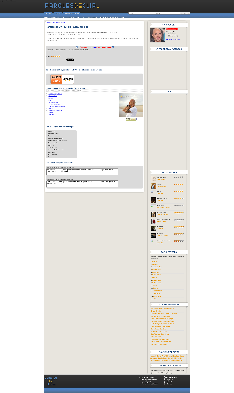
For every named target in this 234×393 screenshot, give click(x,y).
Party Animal (161, 186)
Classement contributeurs (149, 384)
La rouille (51, 112)
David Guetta (156, 275)
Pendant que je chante (55, 94)
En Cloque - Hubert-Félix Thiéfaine (162, 321)
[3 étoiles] (56, 56)
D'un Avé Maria (53, 96)
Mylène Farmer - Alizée (159, 331)
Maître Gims (156, 269)
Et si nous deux (52, 154)
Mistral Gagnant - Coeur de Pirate (162, 324)
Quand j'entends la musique (57, 106)
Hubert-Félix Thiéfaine (164, 356)
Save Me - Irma (156, 337)
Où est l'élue (52, 131)
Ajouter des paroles (72, 13)
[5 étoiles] (60, 56)
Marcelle (160, 243)
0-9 (123, 17)
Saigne (51, 108)
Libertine (160, 200)
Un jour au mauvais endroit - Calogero (164, 313)
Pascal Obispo (172, 29)
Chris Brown (157, 291)
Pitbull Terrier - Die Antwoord (161, 342)
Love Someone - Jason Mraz (161, 326)
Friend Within (155, 360)
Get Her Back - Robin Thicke (161, 316)
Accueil (48, 13)
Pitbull (154, 277)
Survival (160, 229)
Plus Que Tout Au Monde (55, 138)
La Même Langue (53, 133)
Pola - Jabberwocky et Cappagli (162, 319)
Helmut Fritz (156, 283)
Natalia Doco (162, 358)
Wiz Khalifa (157, 296)
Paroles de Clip (72, 8)
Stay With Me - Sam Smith (160, 334)
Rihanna (155, 261)
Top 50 (58, 13)
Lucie (49, 157)
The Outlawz (165, 360)
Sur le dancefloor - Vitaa (159, 344)
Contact (169, 384)
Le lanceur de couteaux (55, 110)
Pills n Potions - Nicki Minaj (160, 339)
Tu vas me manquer (54, 136)
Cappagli (152, 356)
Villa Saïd (51, 114)
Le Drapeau (51, 152)
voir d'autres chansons (173, 39)
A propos (170, 380)
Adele (155, 285)
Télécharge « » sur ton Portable (95, 47)
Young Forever (162, 222)
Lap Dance (160, 193)
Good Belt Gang (176, 360)
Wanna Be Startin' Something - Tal (162, 308)
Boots (170, 358)
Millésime (51, 145)
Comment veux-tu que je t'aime (57, 140)
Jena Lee (156, 288)
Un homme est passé (55, 104)
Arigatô (50, 100)
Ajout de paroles (146, 382)
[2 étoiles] (54, 56)
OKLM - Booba (156, 311)
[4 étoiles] (58, 56)
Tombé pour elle (53, 143)
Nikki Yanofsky (178, 358)
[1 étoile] (52, 56)
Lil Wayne (155, 272)
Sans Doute (161, 179)
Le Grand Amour (53, 102)
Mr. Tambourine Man (164, 207)
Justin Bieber (157, 267)
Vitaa (155, 299)
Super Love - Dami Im (158, 329)
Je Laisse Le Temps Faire (56, 150)
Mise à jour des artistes (149, 380)
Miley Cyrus (156, 280)
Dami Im (176, 356)
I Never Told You (162, 214)
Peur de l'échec (162, 236)
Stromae (155, 264)
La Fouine (156, 293)
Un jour (51, 98)
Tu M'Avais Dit (52, 147)
